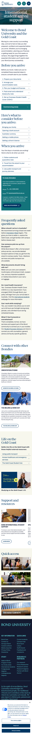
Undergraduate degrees (6, 674)
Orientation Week (12, 233)
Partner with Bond (22, 671)
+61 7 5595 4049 (13, 189)
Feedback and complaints (21, 651)
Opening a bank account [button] (10, 130)
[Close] (30, 702)
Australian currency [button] (9, 134)
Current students (22, 639)
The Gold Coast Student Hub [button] (12, 463)
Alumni (19, 673)
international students (21, 297)
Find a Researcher (22, 664)
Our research (21, 662)
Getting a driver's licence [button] (10, 140)
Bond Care (4, 639)
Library (19, 646)
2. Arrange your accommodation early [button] (9, 84)
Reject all (15, 725)
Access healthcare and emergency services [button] (14, 458)
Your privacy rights (16, 720)
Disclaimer (4, 652)
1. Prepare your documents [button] (11, 79)
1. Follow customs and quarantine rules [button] (10, 159)
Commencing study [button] (10, 107)
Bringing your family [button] (9, 127)
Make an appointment (10, 205)
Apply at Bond (5, 660)
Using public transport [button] (10, 454)
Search (24, 3)
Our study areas (6, 665)
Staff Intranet (21, 648)
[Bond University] (7, 3)
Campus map (21, 641)
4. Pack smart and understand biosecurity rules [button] (12, 93)
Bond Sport (20, 643)
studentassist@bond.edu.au (16, 193)
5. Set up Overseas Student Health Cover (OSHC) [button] (14, 98)
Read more (13, 699)
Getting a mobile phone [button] (10, 137)
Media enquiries (6, 648)
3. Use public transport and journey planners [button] (11, 170)
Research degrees (22, 669)
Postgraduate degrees (5, 670)
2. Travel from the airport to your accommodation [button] (13, 164)
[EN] (19, 3)
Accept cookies (16, 730)
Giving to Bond (6, 643)
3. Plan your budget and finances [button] (13, 88)
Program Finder (6, 662)
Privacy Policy (5, 650)
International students (8, 667)
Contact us (4, 641)
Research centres (22, 666)
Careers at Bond (6, 646)
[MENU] (29, 3)
